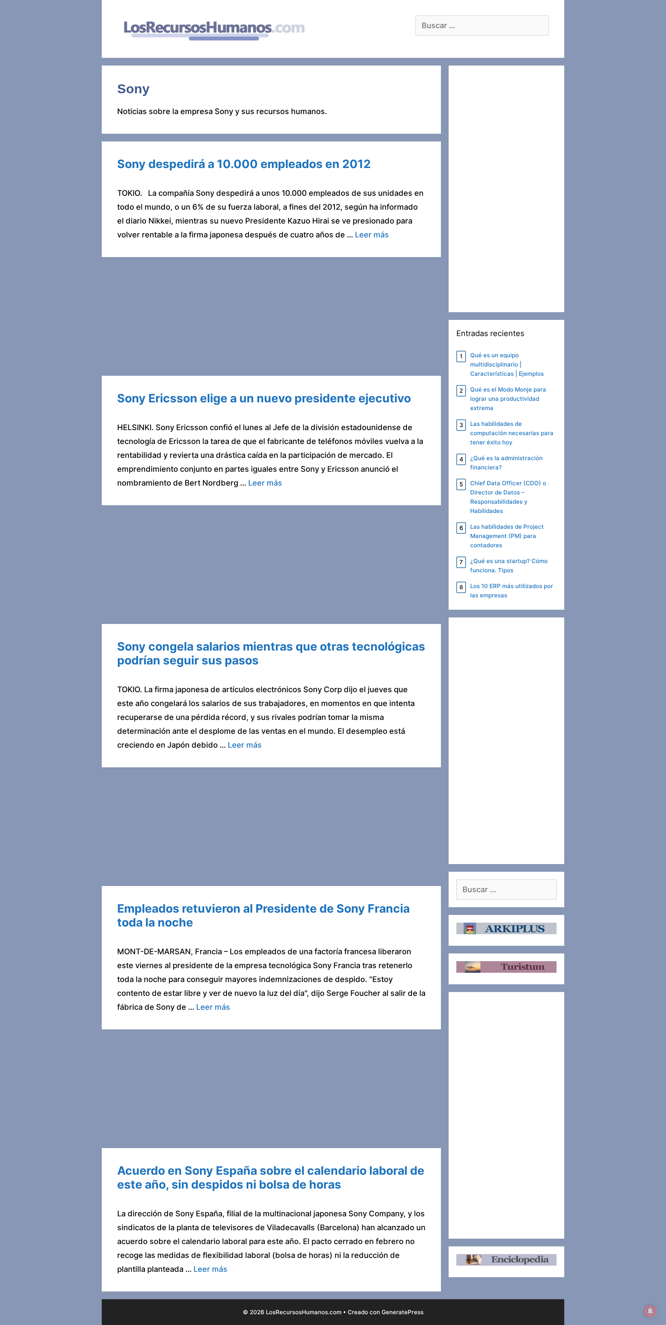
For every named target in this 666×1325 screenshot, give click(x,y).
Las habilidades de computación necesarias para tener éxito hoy (511, 433)
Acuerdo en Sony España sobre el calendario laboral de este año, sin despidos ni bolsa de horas (270, 1177)
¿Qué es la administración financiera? (506, 462)
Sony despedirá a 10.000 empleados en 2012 (244, 164)
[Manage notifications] (650, 1311)
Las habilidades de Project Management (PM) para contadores (507, 536)
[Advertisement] (271, 319)
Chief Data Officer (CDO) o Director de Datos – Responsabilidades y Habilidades (508, 497)
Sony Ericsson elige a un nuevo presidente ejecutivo (264, 398)
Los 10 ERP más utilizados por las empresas (511, 590)
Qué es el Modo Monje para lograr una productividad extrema (508, 399)
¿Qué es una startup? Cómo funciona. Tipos (509, 565)
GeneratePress (403, 1312)
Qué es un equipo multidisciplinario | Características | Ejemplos (507, 364)
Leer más (372, 234)
